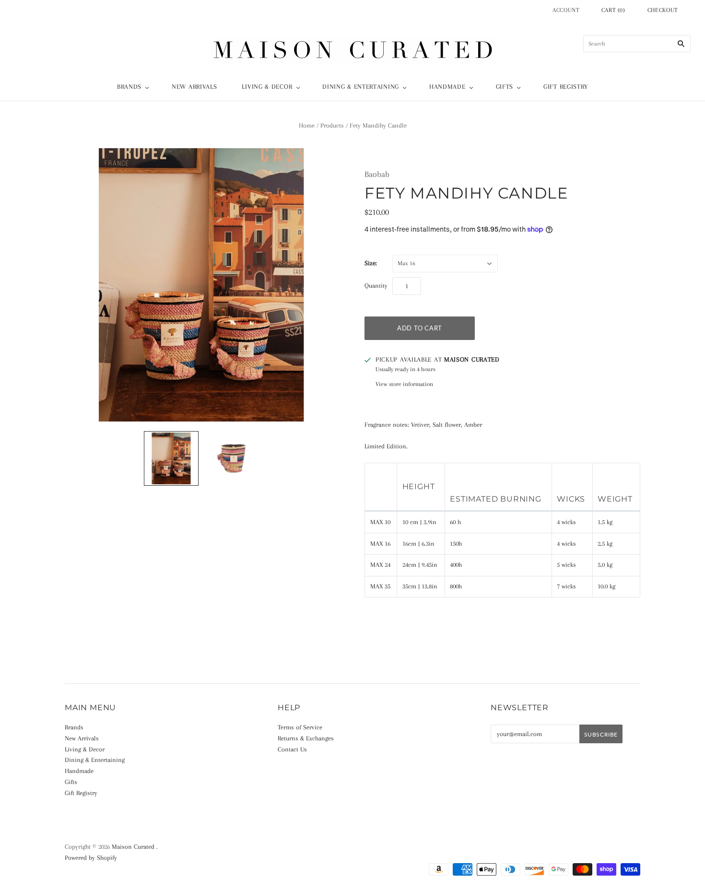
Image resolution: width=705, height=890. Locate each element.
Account (566, 10)
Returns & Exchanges (306, 738)
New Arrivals (194, 86)
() (613, 10)
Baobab (376, 174)
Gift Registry (565, 86)
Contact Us (292, 749)
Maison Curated (133, 846)
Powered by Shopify (91, 857)
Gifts (505, 86)
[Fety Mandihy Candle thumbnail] (171, 458)
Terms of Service (300, 727)
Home (307, 125)
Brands (129, 86)
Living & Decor (267, 86)
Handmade (447, 86)
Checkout (662, 10)
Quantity (376, 285)
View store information (404, 384)
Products (332, 125)
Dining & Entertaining (360, 86)
